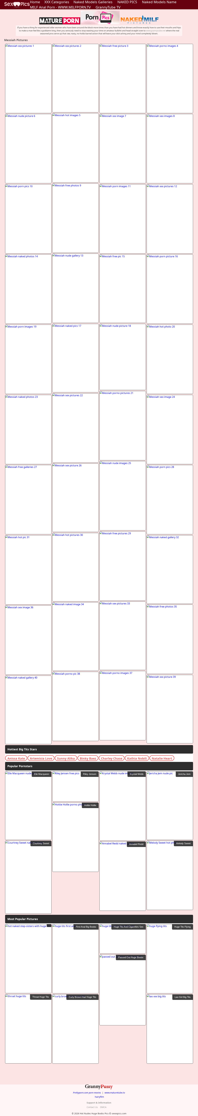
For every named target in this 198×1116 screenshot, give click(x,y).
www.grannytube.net (156, 30)
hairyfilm (99, 1096)
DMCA (103, 1107)
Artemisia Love (41, 758)
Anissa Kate (16, 758)
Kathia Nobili (137, 758)
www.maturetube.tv (115, 1092)
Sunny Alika (66, 758)
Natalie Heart (162, 758)
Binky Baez (88, 758)
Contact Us (92, 1107)
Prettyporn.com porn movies (87, 1092)
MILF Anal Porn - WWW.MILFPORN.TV (60, 7)
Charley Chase (111, 758)
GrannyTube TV (108, 7)
